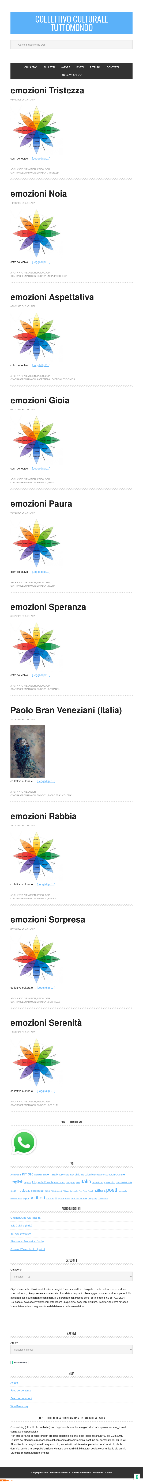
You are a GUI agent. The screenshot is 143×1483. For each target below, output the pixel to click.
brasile (60, 1174)
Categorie (15, 1269)
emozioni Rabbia (43, 816)
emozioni (31, 169)
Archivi (14, 1342)
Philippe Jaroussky (70, 1191)
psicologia (43, 169)
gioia (51, 482)
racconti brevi (16, 1198)
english (16, 1182)
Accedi (14, 1382)
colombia (90, 1174)
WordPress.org (19, 1406)
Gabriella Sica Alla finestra (25, 1217)
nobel (40, 1190)
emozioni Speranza (48, 606)
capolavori (69, 1174)
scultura (50, 1198)
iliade (78, 1182)
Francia (49, 1182)
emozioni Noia (38, 193)
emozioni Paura (41, 503)
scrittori (37, 1197)
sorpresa (54, 1001)
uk (85, 1198)
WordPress (98, 1472)
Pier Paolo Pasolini (86, 1190)
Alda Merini (15, 1174)
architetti (38, 1174)
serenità (53, 1104)
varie (105, 1198)
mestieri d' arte (124, 1182)
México (32, 1190)
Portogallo (122, 1190)
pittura (100, 1190)
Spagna (59, 1198)
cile (82, 1174)
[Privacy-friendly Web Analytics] (7, 1481)
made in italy (98, 1182)
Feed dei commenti (21, 1398)
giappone (70, 1182)
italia (86, 1181)
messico (110, 1182)
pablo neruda (51, 1190)
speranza (53, 688)
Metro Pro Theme (58, 1472)
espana (27, 1182)
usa (100, 1198)
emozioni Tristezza (47, 90)
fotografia (38, 1182)
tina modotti (77, 1198)
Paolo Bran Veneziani (60, 795)
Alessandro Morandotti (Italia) (27, 1241)
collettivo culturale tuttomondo (71, 23)
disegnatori (109, 1174)
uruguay (92, 1198)
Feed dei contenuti (20, 1390)
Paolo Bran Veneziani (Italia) (66, 710)
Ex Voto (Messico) (21, 1233)
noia (50, 275)
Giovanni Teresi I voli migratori (27, 1249)
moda (13, 1190)
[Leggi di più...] (41, 158)
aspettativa (43, 379)
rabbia (52, 898)
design (98, 1174)
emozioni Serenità (46, 1022)
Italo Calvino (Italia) (21, 1225)
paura (51, 585)
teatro (67, 1198)
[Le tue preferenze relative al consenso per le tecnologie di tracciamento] (137, 1477)
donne (120, 1174)
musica (22, 1190)
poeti (111, 1189)
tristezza (53, 172)
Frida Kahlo (59, 1182)
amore (28, 1174)
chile (77, 1174)
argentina (49, 1174)
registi (26, 1198)
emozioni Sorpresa (47, 919)
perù (60, 1191)
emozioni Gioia (40, 400)
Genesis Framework (81, 1472)
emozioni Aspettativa (52, 297)
